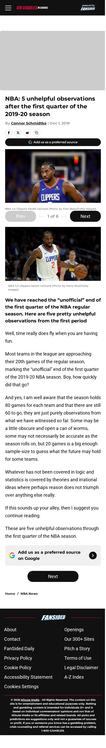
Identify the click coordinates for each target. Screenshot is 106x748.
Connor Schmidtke (29, 123)
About (10, 629)
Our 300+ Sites (79, 639)
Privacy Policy (18, 658)
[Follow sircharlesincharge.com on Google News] (93, 555)
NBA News (29, 594)
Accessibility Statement (28, 677)
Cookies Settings (21, 686)
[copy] (36, 132)
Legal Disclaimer (81, 667)
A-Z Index (74, 677)
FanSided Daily (19, 648)
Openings (74, 629)
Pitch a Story (77, 648)
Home (10, 594)
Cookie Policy (17, 667)
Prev (20, 216)
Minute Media (30, 700)
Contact (12, 639)
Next (85, 216)
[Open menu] (8, 8)
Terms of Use (78, 658)
